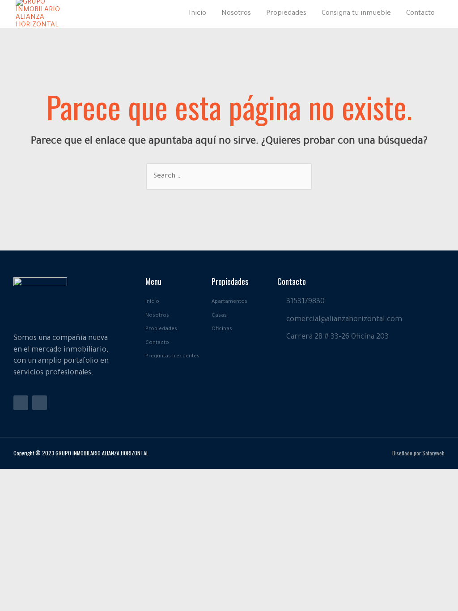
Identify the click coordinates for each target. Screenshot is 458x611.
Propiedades (286, 13)
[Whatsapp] (39, 402)
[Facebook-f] (20, 402)
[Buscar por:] (229, 176)
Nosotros (236, 13)
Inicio (197, 13)
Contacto (420, 13)
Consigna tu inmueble (356, 13)
